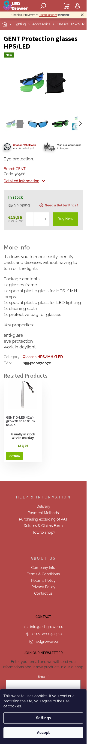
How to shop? (43, 532)
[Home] (8, 24)
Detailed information (21, 181)
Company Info (43, 567)
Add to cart (65, 219)
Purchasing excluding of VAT (43, 519)
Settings (43, 718)
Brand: (15, 169)
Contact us (43, 593)
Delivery (43, 506)
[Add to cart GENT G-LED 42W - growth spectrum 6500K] (14, 456)
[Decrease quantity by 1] (29, 219)
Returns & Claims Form (43, 526)
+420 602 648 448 (47, 634)
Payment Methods (43, 513)
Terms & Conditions (43, 574)
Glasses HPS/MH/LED (43, 357)
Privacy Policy (43, 587)
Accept (43, 732)
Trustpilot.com (48, 15)
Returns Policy (43, 580)
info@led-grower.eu (46, 627)
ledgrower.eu (47, 641)
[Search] (43, 5)
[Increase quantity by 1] (45, 219)
